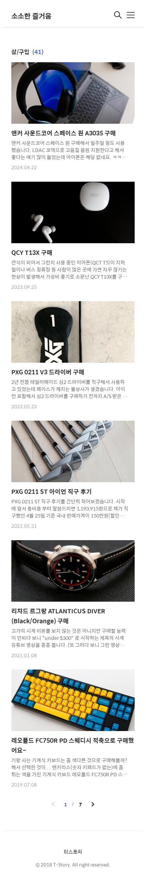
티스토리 (73, 851)
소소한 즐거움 (31, 15)
